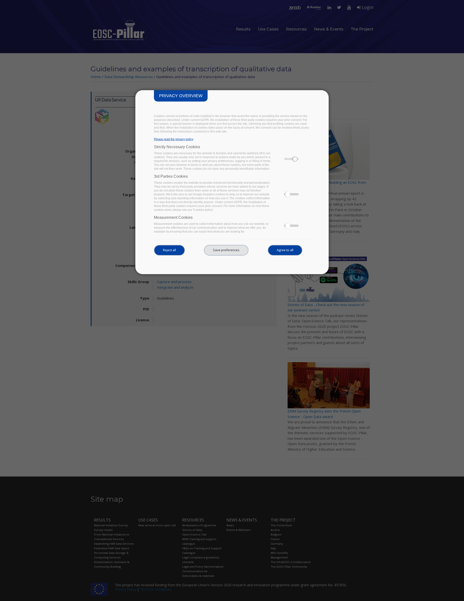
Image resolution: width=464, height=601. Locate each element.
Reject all (169, 250)
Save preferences (226, 250)
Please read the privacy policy (173, 139)
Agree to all (285, 250)
